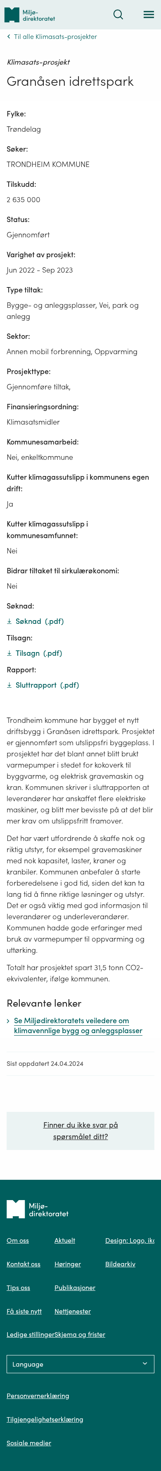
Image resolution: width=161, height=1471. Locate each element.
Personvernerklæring (38, 1395)
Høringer (67, 1264)
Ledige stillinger (30, 1334)
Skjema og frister (79, 1334)
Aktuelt (64, 1240)
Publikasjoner (74, 1287)
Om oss (18, 1240)
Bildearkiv (120, 1264)
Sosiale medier (29, 1443)
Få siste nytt (24, 1311)
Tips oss (18, 1287)
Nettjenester (72, 1311)
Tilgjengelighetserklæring (45, 1419)
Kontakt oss (23, 1264)
